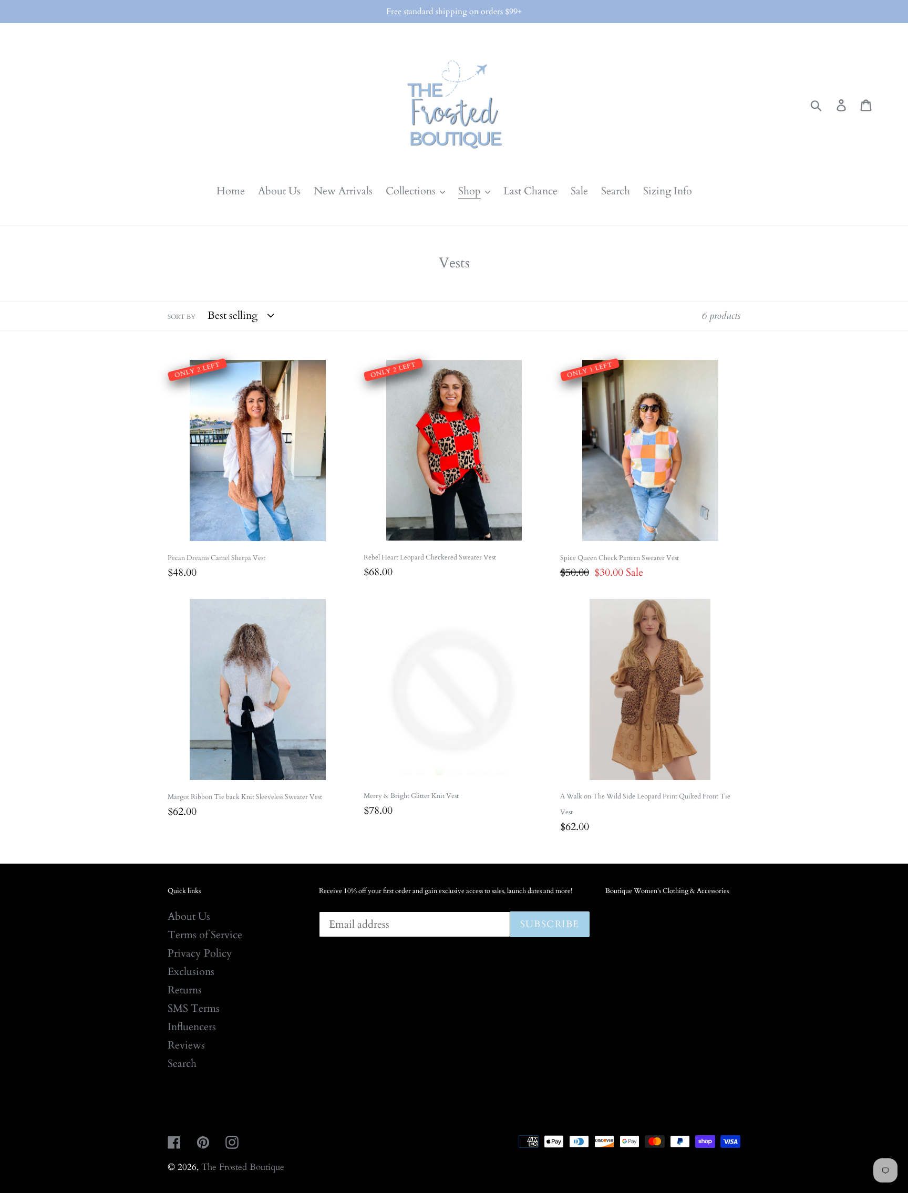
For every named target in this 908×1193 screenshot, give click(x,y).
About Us (189, 916)
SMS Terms (194, 1008)
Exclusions (191, 971)
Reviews (186, 1045)
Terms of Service (205, 935)
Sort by (181, 317)
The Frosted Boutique (242, 1167)
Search (182, 1063)
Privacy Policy (200, 953)
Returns (185, 990)
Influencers (192, 1027)
